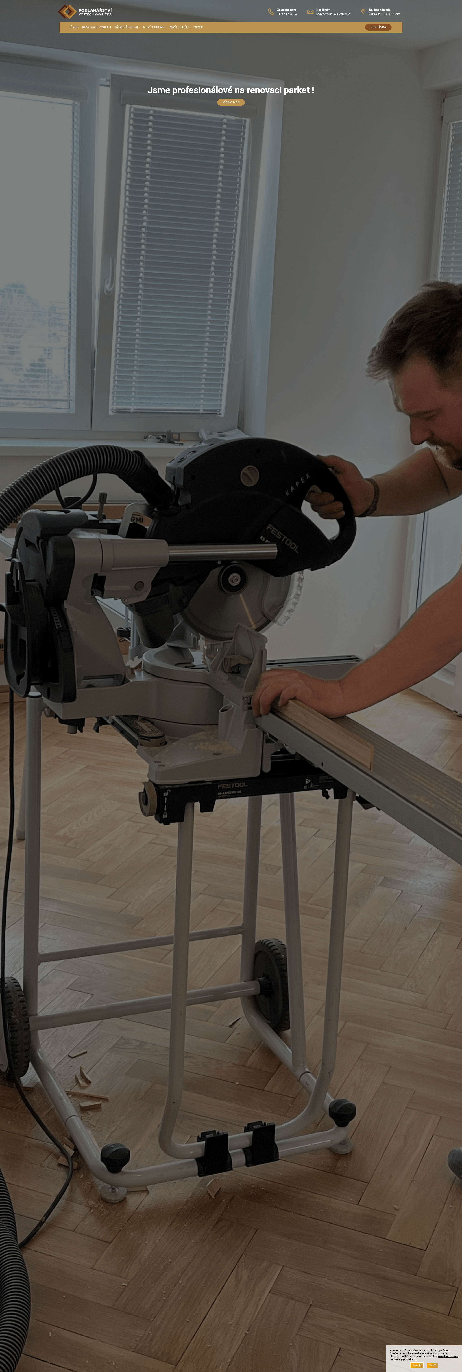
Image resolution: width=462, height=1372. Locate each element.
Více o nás (231, 102)
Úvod (74, 27)
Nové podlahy (154, 27)
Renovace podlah (96, 27)
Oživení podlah (127, 27)
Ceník (198, 27)
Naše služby (180, 27)
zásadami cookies (448, 1356)
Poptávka (378, 27)
